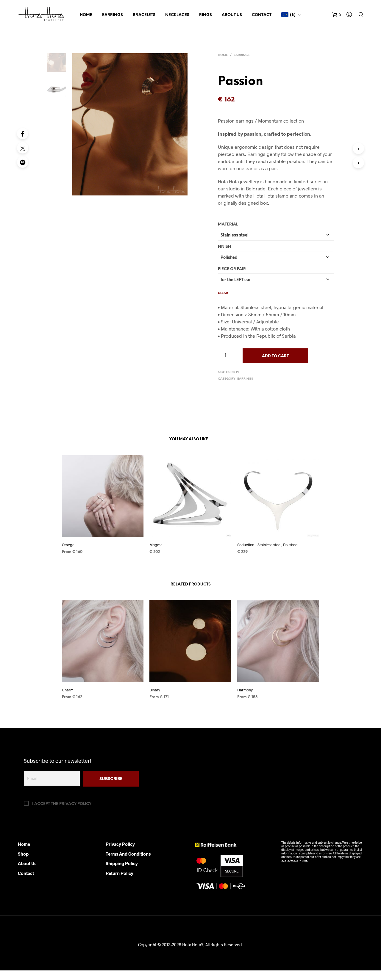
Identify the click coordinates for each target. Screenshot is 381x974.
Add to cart (275, 356)
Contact (261, 15)
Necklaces (177, 15)
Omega (68, 544)
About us (232, 15)
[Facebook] (22, 133)
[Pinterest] (22, 162)
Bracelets (144, 15)
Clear (223, 293)
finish (224, 247)
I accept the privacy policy (61, 804)
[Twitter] (22, 148)
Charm (68, 690)
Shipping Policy (122, 863)
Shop (23, 853)
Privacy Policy (120, 844)
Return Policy (119, 873)
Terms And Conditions (128, 853)
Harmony (245, 690)
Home (86, 15)
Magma (156, 544)
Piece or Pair (232, 269)
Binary (154, 690)
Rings (205, 15)
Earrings (112, 15)
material (228, 224)
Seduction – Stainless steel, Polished (267, 544)
